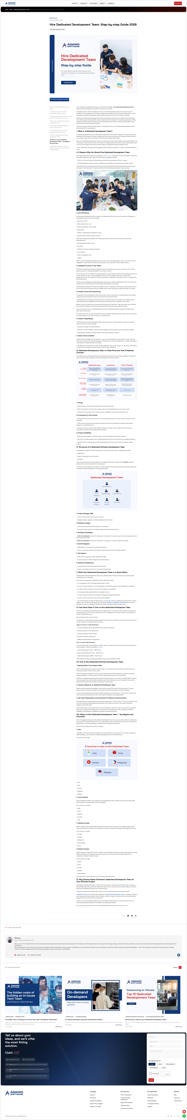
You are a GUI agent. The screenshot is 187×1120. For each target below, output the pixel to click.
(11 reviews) (16, 1053)
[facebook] (171, 1116)
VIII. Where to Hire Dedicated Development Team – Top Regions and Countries (60, 141)
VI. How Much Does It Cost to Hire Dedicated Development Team (58, 131)
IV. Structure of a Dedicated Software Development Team (59, 122)
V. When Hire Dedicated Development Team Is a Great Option (59, 126)
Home (6, 9)
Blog (11, 9)
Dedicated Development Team (22, 9)
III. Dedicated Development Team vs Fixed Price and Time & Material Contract (61, 117)
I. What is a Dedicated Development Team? (59, 107)
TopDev (100, 647)
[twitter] (174, 1116)
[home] (14, 1093)
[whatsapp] (184, 1116)
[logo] (10, 3)
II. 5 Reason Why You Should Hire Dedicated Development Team (58, 112)
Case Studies (93, 3)
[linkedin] (168, 1116)
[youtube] (178, 1116)
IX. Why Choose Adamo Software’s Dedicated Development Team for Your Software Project (60, 147)
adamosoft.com (21, 955)
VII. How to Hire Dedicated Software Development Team (59, 136)
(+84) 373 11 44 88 (36, 955)
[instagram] (181, 1116)
